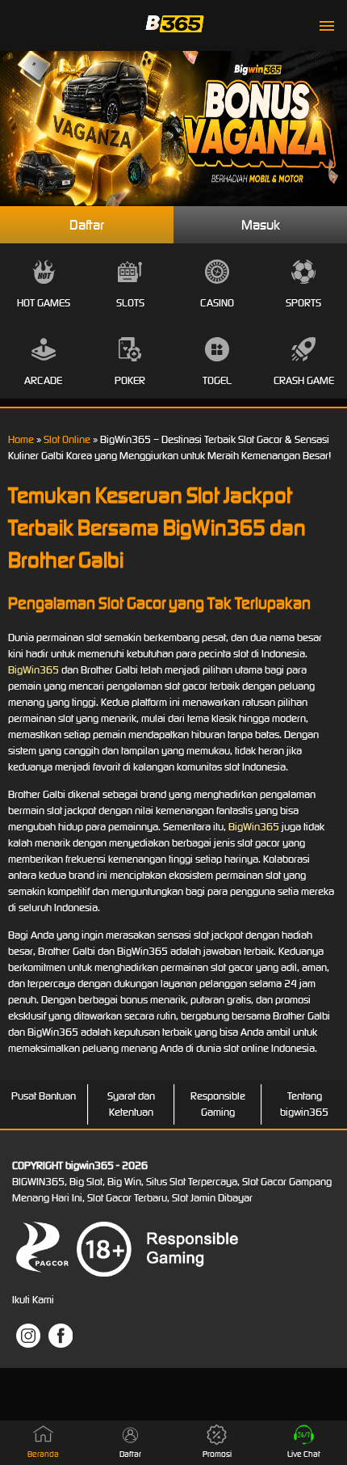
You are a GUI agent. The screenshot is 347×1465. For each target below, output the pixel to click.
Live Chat (303, 1454)
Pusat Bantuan (43, 1096)
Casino (217, 303)
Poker (130, 380)
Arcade (43, 380)
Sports (303, 303)
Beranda (43, 1454)
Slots (130, 303)
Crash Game (304, 380)
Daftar (86, 225)
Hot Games (43, 303)
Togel (217, 380)
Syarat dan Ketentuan (131, 1104)
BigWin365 (33, 670)
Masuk (260, 225)
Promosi (217, 1454)
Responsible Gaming (217, 1104)
